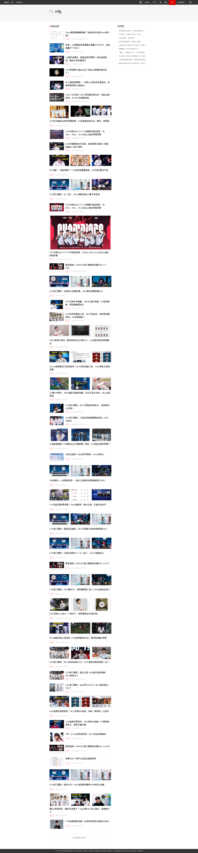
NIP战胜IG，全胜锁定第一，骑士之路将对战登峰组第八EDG (77, 480)
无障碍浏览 (19, 2)
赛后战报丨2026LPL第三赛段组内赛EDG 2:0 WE (87, 746)
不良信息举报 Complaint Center (122, 851)
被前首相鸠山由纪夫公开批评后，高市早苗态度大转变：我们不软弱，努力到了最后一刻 (133, 63)
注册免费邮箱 (180, 2)
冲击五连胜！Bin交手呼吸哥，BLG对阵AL (85, 454)
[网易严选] (154, 2)
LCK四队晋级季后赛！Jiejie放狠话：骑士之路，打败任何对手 (78, 504)
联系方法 (91, 851)
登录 (172, 2)
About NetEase (77, 851)
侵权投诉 (140, 851)
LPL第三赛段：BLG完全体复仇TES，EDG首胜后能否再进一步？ (79, 662)
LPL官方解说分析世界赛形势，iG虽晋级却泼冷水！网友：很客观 (79, 121)
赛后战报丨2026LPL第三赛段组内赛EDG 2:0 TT (87, 563)
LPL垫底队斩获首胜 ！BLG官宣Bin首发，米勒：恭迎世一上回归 (79, 711)
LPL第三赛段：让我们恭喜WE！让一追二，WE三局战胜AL (77, 553)
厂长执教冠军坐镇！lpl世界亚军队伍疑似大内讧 (87, 821)
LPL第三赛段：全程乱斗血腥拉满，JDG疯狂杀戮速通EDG (76, 291)
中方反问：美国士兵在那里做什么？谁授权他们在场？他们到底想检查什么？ (133, 56)
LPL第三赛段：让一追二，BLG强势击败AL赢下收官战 (75, 194)
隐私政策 (109, 851)
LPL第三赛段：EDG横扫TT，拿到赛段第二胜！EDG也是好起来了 (80, 589)
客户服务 (103, 851)
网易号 (68, 39)
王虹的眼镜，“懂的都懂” (127, 38)
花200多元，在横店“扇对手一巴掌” (130, 34)
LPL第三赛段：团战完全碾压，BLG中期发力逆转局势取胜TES (78, 529)
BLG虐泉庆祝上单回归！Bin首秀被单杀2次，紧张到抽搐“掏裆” (78, 638)
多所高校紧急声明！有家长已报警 (130, 41)
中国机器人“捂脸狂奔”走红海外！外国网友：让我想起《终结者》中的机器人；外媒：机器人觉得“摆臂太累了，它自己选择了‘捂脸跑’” (133, 45)
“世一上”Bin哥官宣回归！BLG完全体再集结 (85, 734)
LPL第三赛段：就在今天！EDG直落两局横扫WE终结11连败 (77, 784)
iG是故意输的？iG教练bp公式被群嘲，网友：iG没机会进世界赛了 (80, 444)
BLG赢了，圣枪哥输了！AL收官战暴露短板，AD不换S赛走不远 (79, 170)
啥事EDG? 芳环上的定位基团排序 (80, 758)
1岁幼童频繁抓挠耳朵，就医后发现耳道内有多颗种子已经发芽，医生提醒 (133, 59)
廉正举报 (134, 851)
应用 (12, 2)
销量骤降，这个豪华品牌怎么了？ (130, 49)
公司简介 (85, 851)
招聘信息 (97, 851)
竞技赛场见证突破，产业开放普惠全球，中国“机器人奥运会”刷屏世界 (133, 31)
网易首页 (6, 2)
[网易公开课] (147, 2)
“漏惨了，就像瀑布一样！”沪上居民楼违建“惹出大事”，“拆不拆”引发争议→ (133, 52)
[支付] (161, 2)
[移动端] (141, 2)
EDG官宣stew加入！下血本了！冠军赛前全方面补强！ (74, 614)
